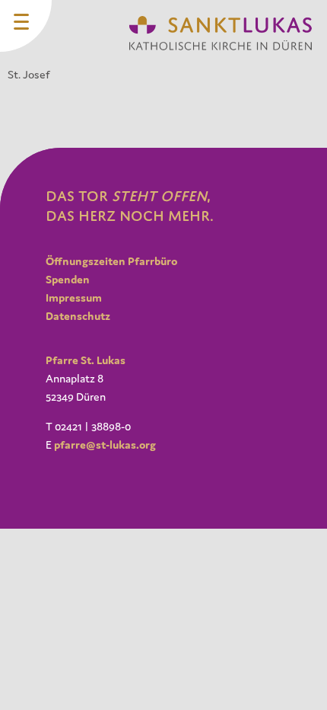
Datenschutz (78, 316)
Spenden (68, 279)
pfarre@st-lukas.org (105, 444)
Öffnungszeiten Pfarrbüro (111, 261)
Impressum (74, 297)
